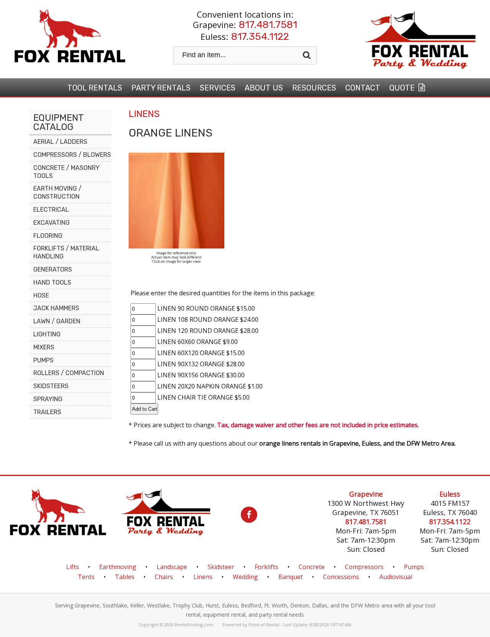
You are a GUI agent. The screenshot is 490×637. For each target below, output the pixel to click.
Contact (362, 87)
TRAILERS (47, 412)
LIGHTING (46, 334)
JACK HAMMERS (56, 308)
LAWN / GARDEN (56, 321)
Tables (124, 577)
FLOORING (47, 235)
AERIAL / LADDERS (60, 141)
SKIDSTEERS (51, 386)
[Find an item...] (307, 55)
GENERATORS (52, 269)
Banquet (290, 577)
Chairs (164, 577)
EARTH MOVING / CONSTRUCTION (57, 192)
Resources (314, 87)
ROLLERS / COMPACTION (68, 373)
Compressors (364, 567)
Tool (94, 87)
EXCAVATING (51, 222)
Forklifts (266, 567)
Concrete (312, 567)
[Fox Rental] (58, 533)
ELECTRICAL (51, 209)
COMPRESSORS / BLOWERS (72, 154)
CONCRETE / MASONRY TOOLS (66, 171)
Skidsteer (220, 567)
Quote (402, 87)
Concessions (341, 577)
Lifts (72, 567)
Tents (86, 577)
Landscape (172, 567)
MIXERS (43, 347)
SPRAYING (47, 399)
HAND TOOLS (52, 282)
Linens (202, 577)
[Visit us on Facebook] (241, 515)
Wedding (245, 577)
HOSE (41, 295)
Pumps (414, 567)
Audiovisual (395, 577)
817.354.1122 (260, 37)
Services (217, 87)
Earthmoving (117, 567)
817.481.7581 (268, 25)
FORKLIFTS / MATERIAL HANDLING (66, 252)
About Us (264, 87)
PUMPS (43, 360)
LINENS (144, 114)
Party (161, 87)
